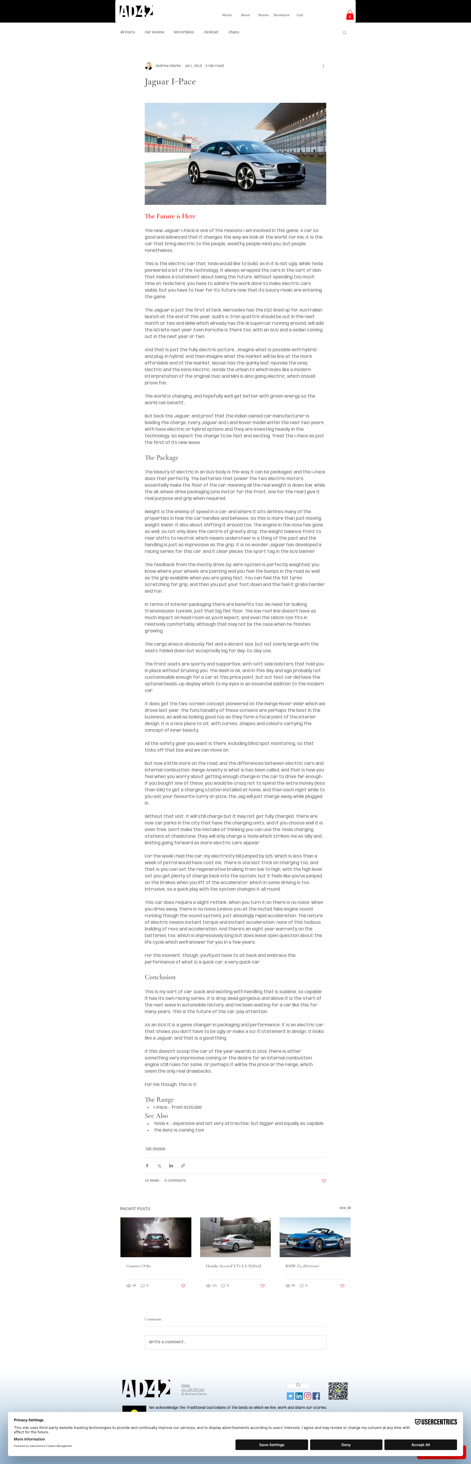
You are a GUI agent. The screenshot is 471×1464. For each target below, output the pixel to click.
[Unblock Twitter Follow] (298, 1386)
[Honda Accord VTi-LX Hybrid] (235, 1237)
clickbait (211, 32)
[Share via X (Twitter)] (159, 1165)
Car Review (154, 32)
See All (345, 1208)
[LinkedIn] (299, 1396)
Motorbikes (184, 32)
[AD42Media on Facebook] (316, 1396)
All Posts (127, 32)
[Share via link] (183, 1165)
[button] (350, 15)
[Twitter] (290, 1396)
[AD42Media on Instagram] (307, 1396)
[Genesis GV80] (155, 1237)
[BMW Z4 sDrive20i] (315, 1237)
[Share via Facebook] (147, 1165)
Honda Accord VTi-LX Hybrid (233, 1265)
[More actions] (323, 66)
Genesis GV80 (138, 1265)
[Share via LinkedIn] (171, 1165)
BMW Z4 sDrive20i (302, 1265)
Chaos (234, 32)
